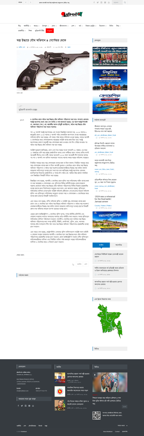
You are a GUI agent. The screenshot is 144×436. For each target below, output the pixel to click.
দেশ (72, 26)
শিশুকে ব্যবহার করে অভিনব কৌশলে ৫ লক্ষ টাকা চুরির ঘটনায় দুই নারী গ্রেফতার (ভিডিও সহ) (107, 399)
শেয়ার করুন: (20, 255)
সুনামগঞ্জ (97, 172)
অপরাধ (96, 169)
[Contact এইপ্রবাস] (33, 405)
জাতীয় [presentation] (101, 245)
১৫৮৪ (124, 406)
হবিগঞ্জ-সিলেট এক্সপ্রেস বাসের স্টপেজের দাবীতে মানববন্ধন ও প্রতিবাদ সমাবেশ (104, 146)
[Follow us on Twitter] (97, 2)
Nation (103, 206)
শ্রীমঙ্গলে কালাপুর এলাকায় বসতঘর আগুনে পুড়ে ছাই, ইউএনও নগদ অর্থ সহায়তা (103, 129)
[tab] (101, 246)
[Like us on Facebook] (94, 2)
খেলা (53, 26)
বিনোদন (102, 26)
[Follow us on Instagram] (101, 2)
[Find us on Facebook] (18, 405)
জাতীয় (20, 47)
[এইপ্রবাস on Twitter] (22, 405)
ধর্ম (80, 26)
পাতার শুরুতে (121, 426)
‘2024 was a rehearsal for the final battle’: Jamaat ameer (105, 199)
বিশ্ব (117, 26)
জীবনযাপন (63, 26)
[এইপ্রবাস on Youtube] (29, 405)
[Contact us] (108, 2)
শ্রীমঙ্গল (110, 135)
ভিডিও (104, 169)
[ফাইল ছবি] (53, 70)
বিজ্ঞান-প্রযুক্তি (90, 26)
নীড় (19, 26)
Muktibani (24, 431)
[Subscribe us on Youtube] (105, 2)
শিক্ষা (30, 31)
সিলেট (114, 135)
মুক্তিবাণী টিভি (39, 31)
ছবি (95, 135)
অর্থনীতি (26, 26)
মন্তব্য (68, 47)
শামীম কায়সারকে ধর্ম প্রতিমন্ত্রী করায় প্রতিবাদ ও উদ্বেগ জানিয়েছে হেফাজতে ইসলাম (109, 269)
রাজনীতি (21, 31)
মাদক (108, 169)
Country (97, 206)
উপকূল (44, 26)
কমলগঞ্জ (101, 186)
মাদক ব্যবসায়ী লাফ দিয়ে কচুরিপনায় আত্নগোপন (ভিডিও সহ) (54, 3)
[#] (72, 15)
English (49, 31)
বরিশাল (76, 381)
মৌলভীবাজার (104, 135)
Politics (109, 206)
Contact (117, 431)
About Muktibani (107, 431)
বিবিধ (111, 26)
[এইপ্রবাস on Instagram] (25, 405)
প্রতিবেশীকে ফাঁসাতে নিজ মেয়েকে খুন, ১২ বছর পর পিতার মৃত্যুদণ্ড (105, 181)
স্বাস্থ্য (46, 426)
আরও (36, 26)
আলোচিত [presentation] (119, 245)
